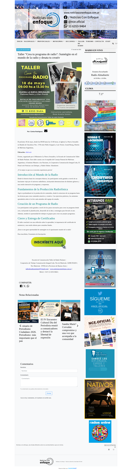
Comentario (24, 375)
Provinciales (44, 41)
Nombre (23, 367)
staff (107, 41)
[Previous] (21, 326)
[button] (113, 43)
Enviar (49, 393)
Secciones (70, 41)
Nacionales (29, 41)
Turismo (89, 41)
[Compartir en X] (24, 286)
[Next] (77, 326)
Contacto (99, 41)
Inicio (19, 41)
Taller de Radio (81, 43)
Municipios (58, 41)
